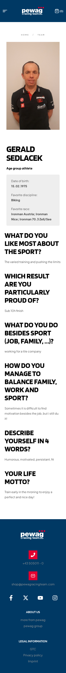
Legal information (33, 641)
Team (41, 34)
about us (33, 612)
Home (25, 34)
